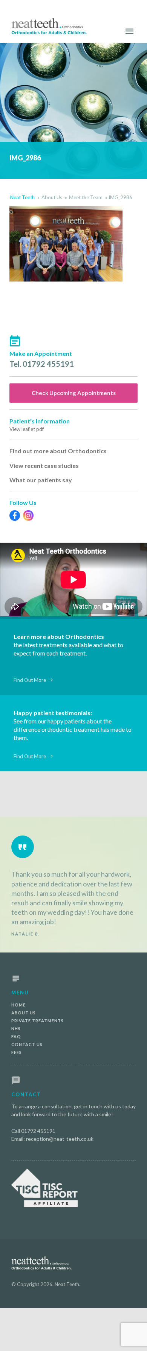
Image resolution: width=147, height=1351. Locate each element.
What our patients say (40, 479)
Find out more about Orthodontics (58, 450)
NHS (16, 1028)
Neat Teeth (22, 197)
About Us (51, 197)
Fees (16, 1052)
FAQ (16, 1036)
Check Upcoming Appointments (74, 392)
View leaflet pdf (26, 429)
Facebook (14, 515)
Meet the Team (86, 197)
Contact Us (27, 1044)
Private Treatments (37, 1020)
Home (18, 1004)
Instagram (28, 515)
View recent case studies (44, 465)
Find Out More (30, 680)
